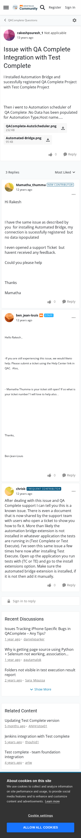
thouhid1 (32, 742)
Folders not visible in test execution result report (40, 672)
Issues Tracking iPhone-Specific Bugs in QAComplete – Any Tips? (38, 631)
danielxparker (34, 639)
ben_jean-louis (27, 315)
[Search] (42, 7)
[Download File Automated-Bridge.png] (48, 140)
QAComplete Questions (22, 20)
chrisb (20, 489)
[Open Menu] (74, 20)
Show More (42, 689)
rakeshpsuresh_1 (30, 33)
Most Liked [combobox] (65, 172)
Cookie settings (40, 815)
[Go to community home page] (25, 8)
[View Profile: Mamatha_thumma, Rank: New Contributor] (9, 187)
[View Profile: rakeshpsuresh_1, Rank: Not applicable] (9, 35)
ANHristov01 (38, 726)
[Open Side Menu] (6, 7)
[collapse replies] (40, 181)
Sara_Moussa (35, 680)
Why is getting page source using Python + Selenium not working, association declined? (39, 652)
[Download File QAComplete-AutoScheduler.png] (63, 128)
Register (55, 7)
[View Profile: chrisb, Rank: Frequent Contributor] (9, 491)
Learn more (52, 801)
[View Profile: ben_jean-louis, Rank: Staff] (9, 317)
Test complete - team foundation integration (32, 754)
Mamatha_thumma (31, 185)
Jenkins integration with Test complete (37, 736)
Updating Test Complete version (32, 720)
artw (28, 762)
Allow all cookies (40, 827)
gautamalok (32, 660)
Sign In (70, 7)
